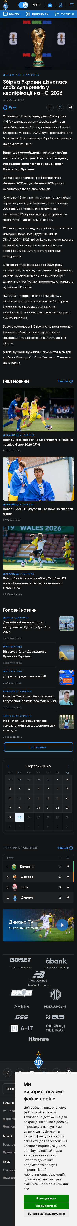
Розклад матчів (14, 1144)
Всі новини (38, 747)
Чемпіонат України (17, 691)
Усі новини (10, 1111)
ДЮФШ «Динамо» (16, 617)
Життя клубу (13, 646)
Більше (63, 848)
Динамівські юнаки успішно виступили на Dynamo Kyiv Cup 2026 (26, 627)
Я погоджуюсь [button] (46, 1198)
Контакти (10, 1170)
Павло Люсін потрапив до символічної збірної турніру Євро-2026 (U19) (38, 442)
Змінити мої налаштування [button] (46, 1213)
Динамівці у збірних (21, 75)
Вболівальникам (15, 1178)
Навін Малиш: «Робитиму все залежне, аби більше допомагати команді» (29, 725)
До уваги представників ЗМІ (24, 676)
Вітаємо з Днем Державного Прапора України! (24, 654)
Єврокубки (11, 1119)
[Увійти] (60, 5)
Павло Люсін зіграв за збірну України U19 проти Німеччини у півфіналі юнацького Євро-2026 (34, 583)
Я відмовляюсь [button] (46, 1205)
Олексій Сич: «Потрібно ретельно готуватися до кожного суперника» (30, 698)
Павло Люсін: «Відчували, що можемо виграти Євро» (38, 511)
